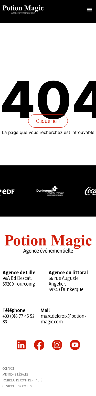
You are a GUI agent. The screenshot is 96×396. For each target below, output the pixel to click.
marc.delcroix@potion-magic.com (63, 319)
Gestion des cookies (17, 386)
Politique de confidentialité (22, 380)
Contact (8, 368)
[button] (89, 9)
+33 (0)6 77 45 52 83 (18, 319)
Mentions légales (15, 374)
